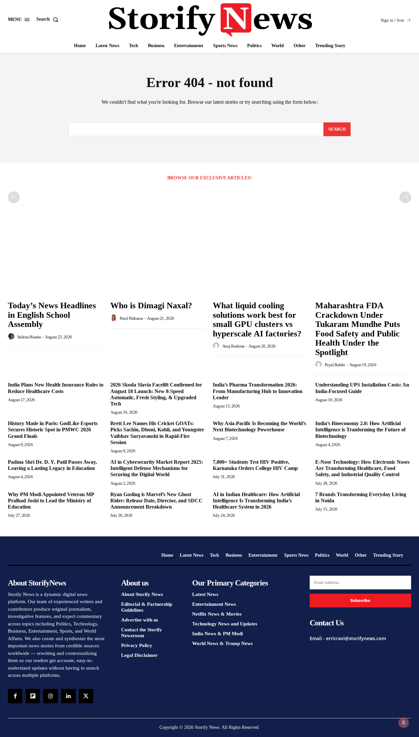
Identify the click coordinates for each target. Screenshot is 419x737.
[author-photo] (12, 336)
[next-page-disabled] (405, 197)
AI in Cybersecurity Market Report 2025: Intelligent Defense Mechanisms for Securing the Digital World (156, 468)
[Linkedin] (68, 696)
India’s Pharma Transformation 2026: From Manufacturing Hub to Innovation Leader (257, 391)
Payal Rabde (335, 364)
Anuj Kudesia (233, 346)
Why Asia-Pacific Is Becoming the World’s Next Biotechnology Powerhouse (259, 426)
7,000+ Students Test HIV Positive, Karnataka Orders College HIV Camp (255, 465)
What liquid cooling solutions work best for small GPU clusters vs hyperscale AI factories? (257, 319)
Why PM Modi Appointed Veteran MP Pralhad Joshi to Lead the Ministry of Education (51, 501)
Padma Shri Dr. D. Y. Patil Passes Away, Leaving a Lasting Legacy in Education (52, 465)
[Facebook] (15, 696)
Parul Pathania (131, 318)
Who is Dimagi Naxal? (151, 305)
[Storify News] (210, 20)
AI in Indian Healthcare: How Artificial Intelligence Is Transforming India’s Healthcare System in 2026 (256, 501)
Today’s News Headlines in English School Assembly (52, 315)
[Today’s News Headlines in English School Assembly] (56, 261)
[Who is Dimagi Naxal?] (158, 261)
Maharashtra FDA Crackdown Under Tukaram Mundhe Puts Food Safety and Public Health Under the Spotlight (357, 329)
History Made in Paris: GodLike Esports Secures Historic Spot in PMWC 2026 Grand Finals (53, 430)
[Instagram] (50, 696)
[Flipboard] (33, 696)
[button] (48, 19)
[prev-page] (14, 197)
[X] (86, 696)
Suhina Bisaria (29, 336)
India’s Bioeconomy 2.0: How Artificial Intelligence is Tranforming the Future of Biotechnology (360, 430)
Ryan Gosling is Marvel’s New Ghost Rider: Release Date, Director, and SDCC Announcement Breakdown (156, 501)
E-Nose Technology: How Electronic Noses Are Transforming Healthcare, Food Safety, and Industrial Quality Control (362, 468)
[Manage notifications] (403, 722)
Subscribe (360, 600)
